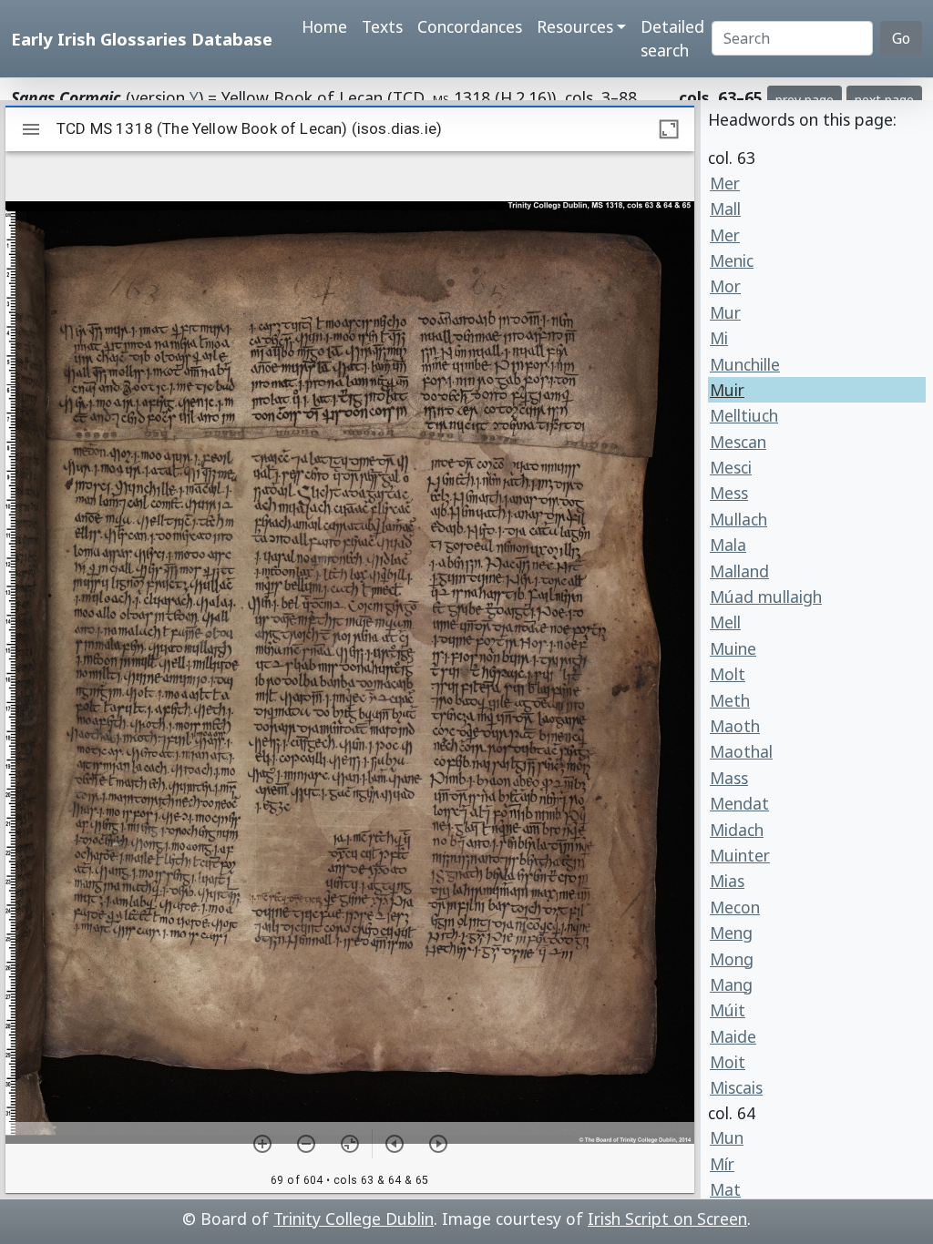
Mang (731, 984)
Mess (729, 493)
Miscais (736, 1087)
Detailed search (672, 38)
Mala (728, 545)
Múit (727, 1010)
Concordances (469, 26)
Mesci (731, 467)
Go (901, 38)
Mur (725, 312)
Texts (382, 26)
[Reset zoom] (350, 1144)
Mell (725, 622)
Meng (731, 932)
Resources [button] (575, 26)
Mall (725, 208)
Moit (727, 1062)
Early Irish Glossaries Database (141, 38)
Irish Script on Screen (667, 1218)
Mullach (738, 519)
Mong (732, 959)
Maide (733, 1036)
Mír (722, 1164)
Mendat (739, 803)
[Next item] (438, 1144)
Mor (725, 286)
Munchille (745, 364)
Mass (729, 778)
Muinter (740, 855)
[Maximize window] (669, 129)
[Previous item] (394, 1144)
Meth (730, 700)
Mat (725, 1189)
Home (324, 26)
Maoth (735, 726)
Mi (719, 338)
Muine (733, 648)
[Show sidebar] (31, 129)
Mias (727, 881)
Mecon (735, 907)
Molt (727, 674)
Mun (726, 1137)
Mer (725, 183)
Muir (727, 390)
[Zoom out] (306, 1144)
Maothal (741, 751)
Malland (739, 571)
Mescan (738, 442)
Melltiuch (744, 415)
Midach (737, 830)
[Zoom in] (262, 1144)
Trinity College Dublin (353, 1218)
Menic (732, 260)
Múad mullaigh (766, 596)
